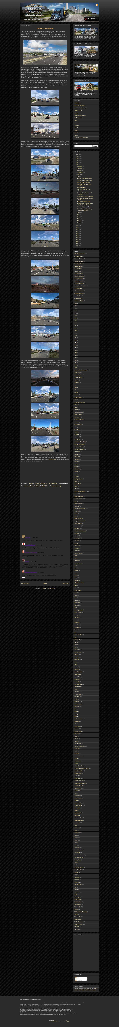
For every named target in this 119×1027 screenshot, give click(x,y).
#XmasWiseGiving (78, 300)
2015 (77, 235)
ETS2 (75, 488)
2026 (77, 154)
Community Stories (78, 446)
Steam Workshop (78, 820)
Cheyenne (76, 429)
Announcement (78, 377)
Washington (77, 897)
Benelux (76, 394)
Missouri (76, 654)
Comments (79, 980)
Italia (75, 592)
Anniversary (77, 372)
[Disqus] (45, 511)
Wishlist (76, 914)
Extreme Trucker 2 (78, 498)
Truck (75, 845)
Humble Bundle (78, 563)
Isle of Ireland (77, 590)
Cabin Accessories (78, 419)
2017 (77, 231)
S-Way (76, 758)
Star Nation (77, 808)
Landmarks (77, 615)
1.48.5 (75, 330)
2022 (77, 162)
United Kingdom (78, 869)
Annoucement (77, 375)
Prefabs (76, 711)
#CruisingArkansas (79, 258)
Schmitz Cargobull (78, 771)
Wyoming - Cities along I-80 (45, 28)
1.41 (75, 310)
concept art (77, 454)
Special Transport (78, 805)
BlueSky (76, 127)
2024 (77, 158)
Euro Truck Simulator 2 (79, 105)
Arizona (76, 380)
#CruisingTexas (78, 288)
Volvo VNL (76, 892)
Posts (77, 977)
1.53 (75, 342)
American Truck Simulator (32, 486)
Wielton (76, 909)
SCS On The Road (78, 785)
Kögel (75, 607)
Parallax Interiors (78, 704)
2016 (77, 233)
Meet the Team (77, 652)
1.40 (75, 308)
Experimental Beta (78, 496)
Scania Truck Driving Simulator (81, 768)
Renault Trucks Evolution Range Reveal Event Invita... (84, 209)
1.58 (75, 355)
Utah (75, 874)
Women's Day (77, 916)
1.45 (75, 320)
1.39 (75, 305)
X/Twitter (76, 132)
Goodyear (76, 540)
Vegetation (77, 879)
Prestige (76, 714)
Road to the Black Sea (79, 746)
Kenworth (76, 605)
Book (75, 407)
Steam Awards (77, 813)
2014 (77, 237)
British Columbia (78, 414)
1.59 (75, 357)
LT (75, 632)
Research (76, 733)
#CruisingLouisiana (79, 276)
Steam (76, 810)
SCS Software (77, 103)
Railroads (76, 721)
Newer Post (25, 583)
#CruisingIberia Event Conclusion (85, 196)
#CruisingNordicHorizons (80, 286)
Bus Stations (77, 417)
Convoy (76, 466)
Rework (76, 741)
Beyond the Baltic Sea (79, 402)
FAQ (75, 501)
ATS (40, 486)
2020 (77, 225)
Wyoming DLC (52, 459)
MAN (75, 647)
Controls (76, 464)
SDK (75, 793)
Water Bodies (77, 899)
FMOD (76, 513)
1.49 (75, 333)
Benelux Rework (78, 397)
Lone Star (76, 625)
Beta (75, 399)
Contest (76, 461)
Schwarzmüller (78, 773)
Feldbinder (77, 506)
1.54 (75, 345)
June (78, 212)
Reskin (76, 736)
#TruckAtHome (78, 298)
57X (75, 365)
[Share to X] (64, 483)
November (79, 168)
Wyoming (58, 486)
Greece (76, 543)
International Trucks (79, 582)
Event (75, 493)
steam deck (77, 815)
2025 (77, 156)
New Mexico (77, 679)
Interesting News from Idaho (83, 201)
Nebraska (76, 669)
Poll (75, 709)
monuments (77, 659)
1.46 (75, 323)
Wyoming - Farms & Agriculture (84, 180)
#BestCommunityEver (79, 253)
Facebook (76, 122)
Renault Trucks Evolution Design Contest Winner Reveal (85, 204)
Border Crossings (78, 412)
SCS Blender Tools (78, 780)
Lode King (76, 622)
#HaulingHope (77, 296)
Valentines (76, 877)
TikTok (76, 135)
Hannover (76, 548)
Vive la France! (78, 884)
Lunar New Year (78, 634)
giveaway (76, 536)
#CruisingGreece (78, 263)
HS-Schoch (77, 560)
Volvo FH (76, 889)
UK (75, 865)
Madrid (76, 644)
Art (75, 385)
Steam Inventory (78, 817)
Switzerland (77, 822)
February (79, 221)
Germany (76, 533)
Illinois (76, 575)
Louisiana (76, 627)
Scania (76, 763)
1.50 (75, 335)
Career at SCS (77, 424)
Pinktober (76, 706)
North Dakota (77, 686)
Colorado (76, 437)
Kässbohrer (77, 602)
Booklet (76, 409)
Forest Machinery (78, 518)
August (79, 174)
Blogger (68, 1021)
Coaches (76, 434)
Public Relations (78, 719)
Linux (75, 620)
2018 (77, 229)
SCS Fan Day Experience (80, 783)
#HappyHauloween (79, 293)
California (76, 422)
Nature (76, 667)
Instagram (76, 125)
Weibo (76, 130)
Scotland (76, 775)
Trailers (76, 840)
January (79, 223)
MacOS (76, 642)
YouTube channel (78, 118)
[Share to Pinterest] (67, 483)
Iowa (75, 585)
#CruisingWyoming (79, 291)
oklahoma (76, 691)
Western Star (77, 907)
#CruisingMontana (78, 281)
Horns (75, 558)
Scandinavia (77, 761)
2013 (77, 239)
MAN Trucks (77, 649)
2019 (77, 227)
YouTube (76, 929)
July (78, 176)
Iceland (76, 570)
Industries (76, 580)
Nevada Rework (78, 672)
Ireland (76, 587)
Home (45, 583)
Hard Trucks (77, 550)
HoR (75, 555)
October (79, 170)
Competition (77, 451)
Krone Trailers (77, 612)
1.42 (75, 313)
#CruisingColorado (79, 261)
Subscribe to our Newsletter (81, 137)
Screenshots (77, 778)
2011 (77, 243)
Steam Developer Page (80, 115)
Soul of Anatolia (78, 798)
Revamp (76, 738)
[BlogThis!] (62, 483)
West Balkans (77, 904)
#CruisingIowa (77, 271)
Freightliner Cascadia (79, 521)
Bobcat (76, 404)
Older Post (65, 583)
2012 (77, 241)
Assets (76, 387)
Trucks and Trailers (79, 855)
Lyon (75, 637)
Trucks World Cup (78, 857)
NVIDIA (76, 689)
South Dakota (77, 803)
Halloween (77, 545)
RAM (75, 723)
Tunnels (76, 862)
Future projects (78, 523)
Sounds (76, 800)
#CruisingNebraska (79, 283)
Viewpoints (77, 882)
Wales (75, 894)
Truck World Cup (78, 850)
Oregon (76, 699)
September (80, 172)
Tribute (76, 842)
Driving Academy (78, 479)
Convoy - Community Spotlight (84, 178)
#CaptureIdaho (78, 256)
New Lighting (77, 676)
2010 (77, 246)
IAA (75, 565)
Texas (75, 830)
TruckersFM (77, 852)
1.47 (75, 325)
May (78, 214)
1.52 (75, 340)
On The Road (77, 694)
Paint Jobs (76, 701)
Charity (76, 427)
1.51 (75, 338)
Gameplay (76, 528)
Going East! (77, 538)
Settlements (77, 795)
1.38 (75, 303)
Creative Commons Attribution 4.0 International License (85, 989)
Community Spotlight (79, 444)
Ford (75, 516)
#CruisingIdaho (78, 268)
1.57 (75, 352)
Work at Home (77, 919)
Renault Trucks (78, 731)
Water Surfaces (78, 902)
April (78, 216)
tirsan (75, 835)
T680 (75, 825)
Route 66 (76, 753)
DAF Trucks (77, 469)
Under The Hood (78, 867)
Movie (75, 662)
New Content (77, 674)
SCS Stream (77, 790)
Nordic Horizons (78, 684)
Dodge (76, 476)
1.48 (75, 328)
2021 (77, 164)
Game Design (77, 526)
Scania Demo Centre (79, 766)
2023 (77, 160)
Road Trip (76, 748)
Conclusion (77, 456)
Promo (76, 716)
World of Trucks (78, 110)
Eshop (76, 486)
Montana (76, 657)
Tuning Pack (77, 860)
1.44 (75, 318)
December (79, 166)
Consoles (76, 459)
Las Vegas (76, 617)
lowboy (76, 629)
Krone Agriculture (78, 610)
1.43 (75, 315)
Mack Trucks (77, 639)
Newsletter (77, 681)
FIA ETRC (76, 511)
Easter (76, 481)
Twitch (75, 120)
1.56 (75, 350)
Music (75, 664)
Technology (77, 827)
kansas (76, 600)
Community (77, 439)
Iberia (75, 568)
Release (76, 728)
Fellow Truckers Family (79, 508)
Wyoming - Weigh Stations (83, 182)
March (78, 218)
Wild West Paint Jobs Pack (80, 912)
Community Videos (78, 449)
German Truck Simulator (80, 531)
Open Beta (77, 696)
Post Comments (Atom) (49, 588)
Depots (76, 471)
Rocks (75, 751)
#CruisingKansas (78, 273)
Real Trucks (77, 726)
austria (76, 392)
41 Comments (53, 483)
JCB (75, 597)
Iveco (75, 595)
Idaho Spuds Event (81, 187)
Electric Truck (77, 483)
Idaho (75, 573)
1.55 (75, 347)
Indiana (76, 578)
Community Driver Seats (80, 441)
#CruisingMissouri (78, 278)
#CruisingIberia (78, 266)
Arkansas (76, 382)
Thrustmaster (77, 832)
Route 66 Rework (78, 756)
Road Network (77, 743)
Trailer (76, 837)
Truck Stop (77, 847)
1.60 (75, 360)
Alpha (75, 367)
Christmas (76, 432)
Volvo (75, 887)
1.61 (75, 362)
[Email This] (60, 483)
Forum (76, 113)
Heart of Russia (78, 553)
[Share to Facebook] (65, 483)
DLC (43, 486)
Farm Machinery (78, 503)
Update (76, 872)
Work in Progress (50, 486)
